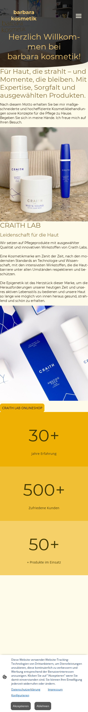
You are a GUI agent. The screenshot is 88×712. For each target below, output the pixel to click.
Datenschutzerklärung (25, 689)
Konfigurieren (20, 695)
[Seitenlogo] (24, 26)
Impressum (55, 689)
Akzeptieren (21, 706)
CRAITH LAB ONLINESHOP (22, 408)
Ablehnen (43, 706)
